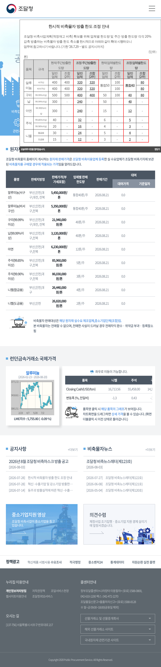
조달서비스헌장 (60, 591)
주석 (134, 380)
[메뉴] (152, 8)
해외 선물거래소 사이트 (99, 629)
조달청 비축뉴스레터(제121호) (114, 483)
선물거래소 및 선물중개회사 (102, 618)
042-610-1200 (88, 596)
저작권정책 (38, 591)
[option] (45, 562)
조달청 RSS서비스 (42, 596)
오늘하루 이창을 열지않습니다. (33, 149)
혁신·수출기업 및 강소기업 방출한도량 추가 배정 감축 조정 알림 (43, 483)
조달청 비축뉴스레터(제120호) (114, 490)
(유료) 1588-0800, (132, 591)
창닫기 (157, 149)
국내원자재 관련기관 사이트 (102, 640)
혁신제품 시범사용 (44, 562)
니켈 (114, 380)
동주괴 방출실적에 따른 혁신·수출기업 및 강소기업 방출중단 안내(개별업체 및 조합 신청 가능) (43, 490)
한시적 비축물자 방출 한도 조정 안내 (40, 477)
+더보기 (73, 449)
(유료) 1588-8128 (126, 602)
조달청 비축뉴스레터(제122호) (114, 477)
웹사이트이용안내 (16, 596)
